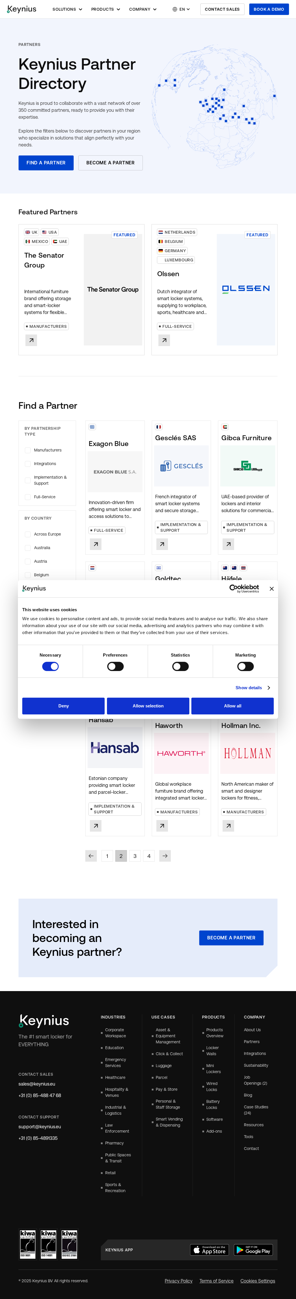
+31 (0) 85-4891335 (38, 1138)
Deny (63, 705)
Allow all (232, 705)
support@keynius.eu (39, 1126)
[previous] (91, 856)
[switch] (115, 666)
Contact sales (222, 9)
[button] (67, 9)
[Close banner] (272, 589)
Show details (249, 687)
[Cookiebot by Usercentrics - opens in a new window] (233, 588)
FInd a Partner (46, 163)
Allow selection (148, 705)
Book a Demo (269, 9)
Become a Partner (110, 163)
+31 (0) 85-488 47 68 (39, 1095)
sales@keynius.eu (36, 1084)
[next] (165, 856)
